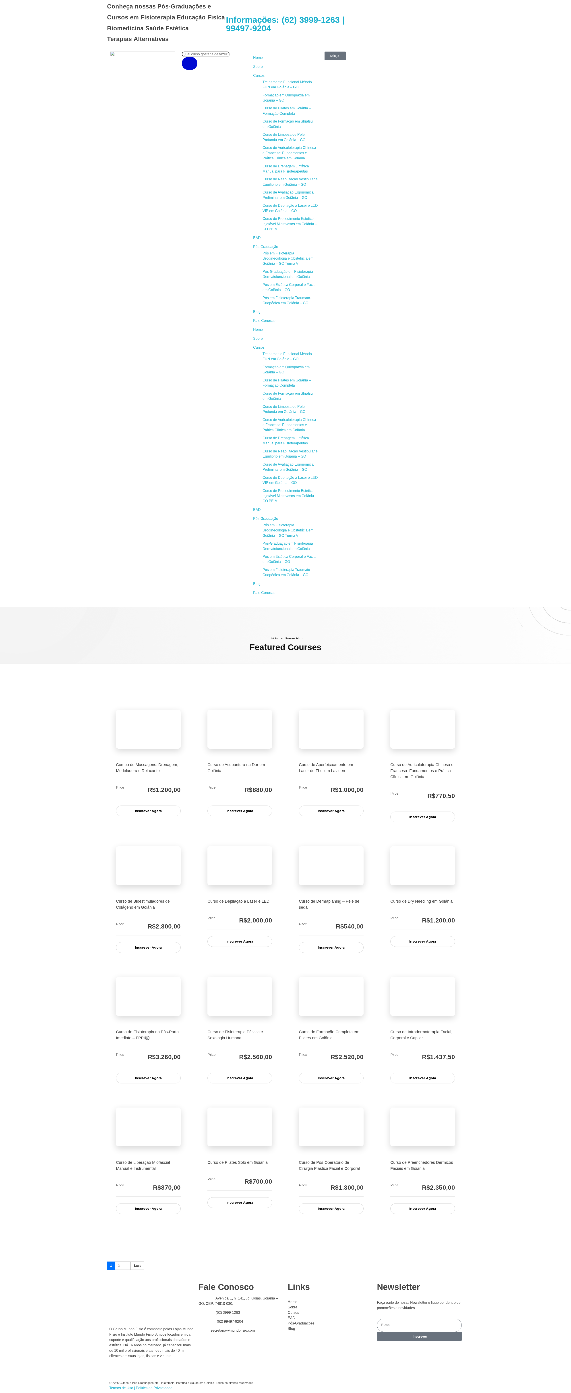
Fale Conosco (264, 321)
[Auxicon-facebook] (362, 23)
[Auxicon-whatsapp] (374, 23)
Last (137, 1265)
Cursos (259, 75)
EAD (257, 238)
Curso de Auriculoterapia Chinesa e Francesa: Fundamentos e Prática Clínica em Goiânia (289, 153)
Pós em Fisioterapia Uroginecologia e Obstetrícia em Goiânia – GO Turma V (288, 258)
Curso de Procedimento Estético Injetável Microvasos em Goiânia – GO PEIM (290, 224)
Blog (257, 312)
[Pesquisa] (189, 63)
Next (126, 1266)
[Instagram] (386, 23)
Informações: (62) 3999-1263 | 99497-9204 (285, 24)
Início (274, 638)
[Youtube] (350, 23)
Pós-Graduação (265, 247)
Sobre (258, 67)
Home (258, 58)
